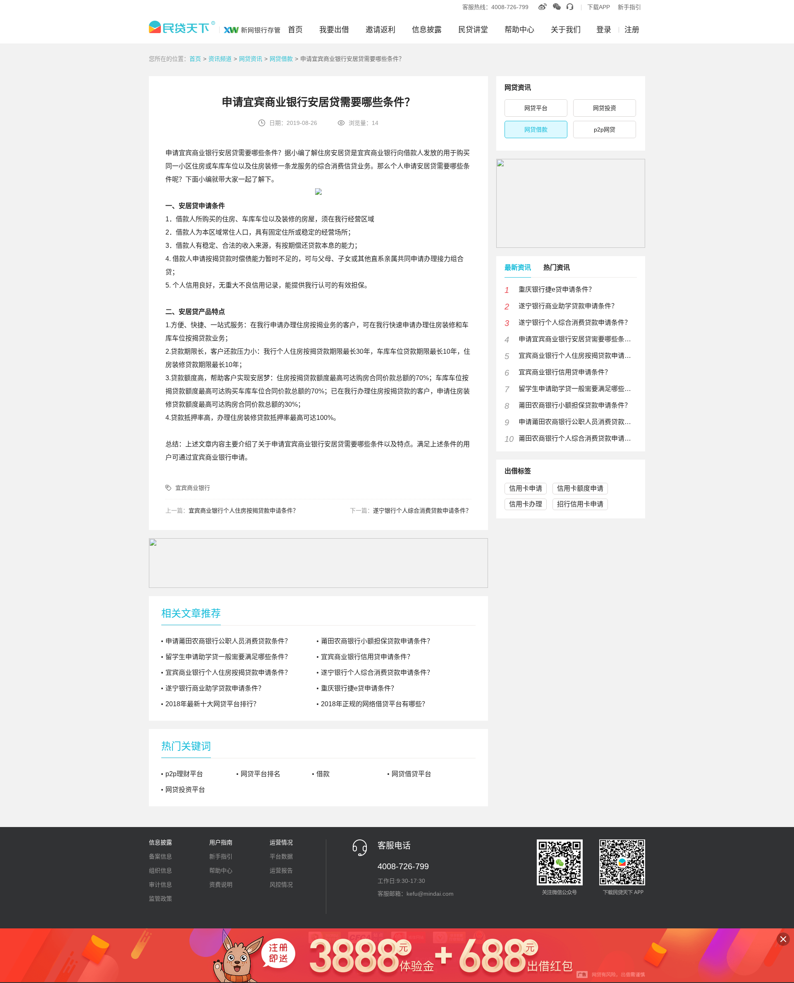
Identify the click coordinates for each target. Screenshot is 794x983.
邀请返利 (380, 30)
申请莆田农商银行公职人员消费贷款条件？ (228, 641)
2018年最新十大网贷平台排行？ (212, 703)
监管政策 (160, 898)
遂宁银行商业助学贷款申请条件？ (215, 688)
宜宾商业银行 (192, 487)
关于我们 (566, 30)
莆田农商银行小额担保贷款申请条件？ (377, 641)
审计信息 (160, 884)
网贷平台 (536, 108)
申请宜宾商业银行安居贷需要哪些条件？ (352, 58)
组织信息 (160, 870)
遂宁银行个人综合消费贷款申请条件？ (422, 510)
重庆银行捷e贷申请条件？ (359, 688)
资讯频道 (220, 58)
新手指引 (629, 7)
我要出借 (334, 30)
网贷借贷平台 (411, 774)
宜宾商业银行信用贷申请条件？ (367, 656)
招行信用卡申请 (580, 504)
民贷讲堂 (473, 30)
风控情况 (281, 884)
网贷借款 (281, 58)
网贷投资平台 (185, 789)
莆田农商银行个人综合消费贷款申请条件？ (576, 438)
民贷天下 (214, 27)
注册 (631, 30)
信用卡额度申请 (580, 488)
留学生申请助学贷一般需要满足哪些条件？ (228, 656)
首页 (295, 30)
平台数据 (281, 856)
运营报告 (281, 870)
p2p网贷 (604, 129)
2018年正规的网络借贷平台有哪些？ (374, 703)
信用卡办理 (525, 504)
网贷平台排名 (260, 774)
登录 (603, 30)
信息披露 (427, 30)
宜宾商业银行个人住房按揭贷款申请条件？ (244, 510)
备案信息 (160, 856)
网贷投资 (604, 108)
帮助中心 (519, 30)
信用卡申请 (525, 488)
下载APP (598, 7)
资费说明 (220, 884)
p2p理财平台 (184, 774)
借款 (323, 774)
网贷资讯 (250, 58)
